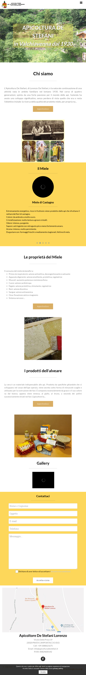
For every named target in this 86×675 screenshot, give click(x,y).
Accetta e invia (43, 580)
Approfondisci (43, 109)
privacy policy (58, 668)
